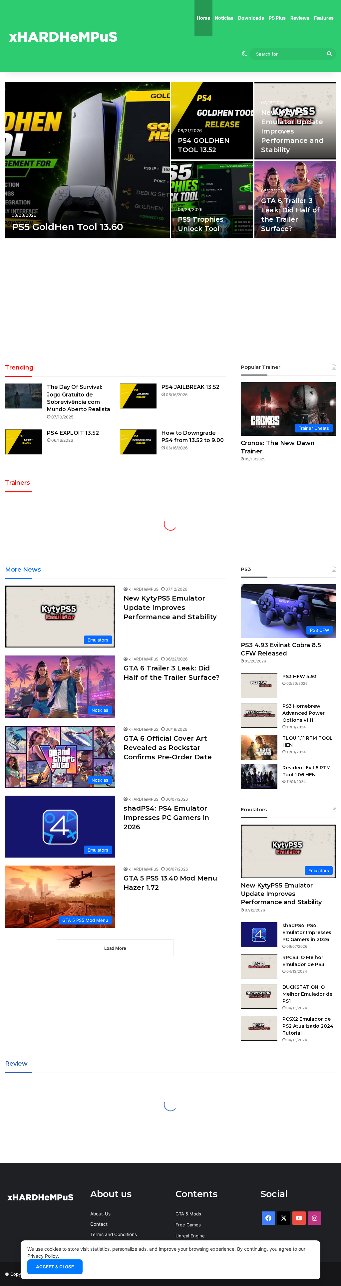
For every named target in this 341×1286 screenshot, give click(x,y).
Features (324, 18)
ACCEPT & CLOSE (55, 1266)
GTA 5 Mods (188, 1213)
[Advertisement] (170, 303)
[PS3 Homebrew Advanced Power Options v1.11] (259, 715)
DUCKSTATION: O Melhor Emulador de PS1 (307, 994)
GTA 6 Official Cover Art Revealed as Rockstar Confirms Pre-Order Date (168, 747)
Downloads (251, 18)
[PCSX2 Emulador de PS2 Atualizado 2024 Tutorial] (259, 1028)
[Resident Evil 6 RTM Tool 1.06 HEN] (259, 776)
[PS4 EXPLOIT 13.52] (23, 441)
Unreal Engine (190, 1235)
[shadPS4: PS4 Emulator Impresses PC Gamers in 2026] (259, 934)
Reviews (299, 18)
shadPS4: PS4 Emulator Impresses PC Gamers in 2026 (166, 817)
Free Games (188, 1224)
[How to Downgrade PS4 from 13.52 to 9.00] (138, 441)
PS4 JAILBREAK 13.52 (190, 387)
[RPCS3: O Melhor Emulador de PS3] (259, 966)
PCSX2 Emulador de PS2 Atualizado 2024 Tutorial (307, 1026)
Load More (115, 948)
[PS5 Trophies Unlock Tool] (212, 199)
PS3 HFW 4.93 (299, 676)
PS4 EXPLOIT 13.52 (73, 433)
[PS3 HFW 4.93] (259, 685)
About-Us (100, 1213)
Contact (99, 1224)
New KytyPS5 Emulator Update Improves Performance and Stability (292, 131)
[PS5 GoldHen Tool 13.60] (87, 160)
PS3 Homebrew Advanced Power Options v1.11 (303, 713)
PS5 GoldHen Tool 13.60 (67, 226)
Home (203, 18)
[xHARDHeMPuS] (63, 36)
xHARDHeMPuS (144, 589)
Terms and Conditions (113, 1234)
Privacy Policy (42, 1256)
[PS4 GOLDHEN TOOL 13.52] (212, 120)
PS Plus (277, 18)
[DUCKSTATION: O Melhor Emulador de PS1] (259, 996)
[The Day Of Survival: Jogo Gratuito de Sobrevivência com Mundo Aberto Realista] (23, 396)
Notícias (224, 18)
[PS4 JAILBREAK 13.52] (138, 396)
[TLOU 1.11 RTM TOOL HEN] (259, 747)
